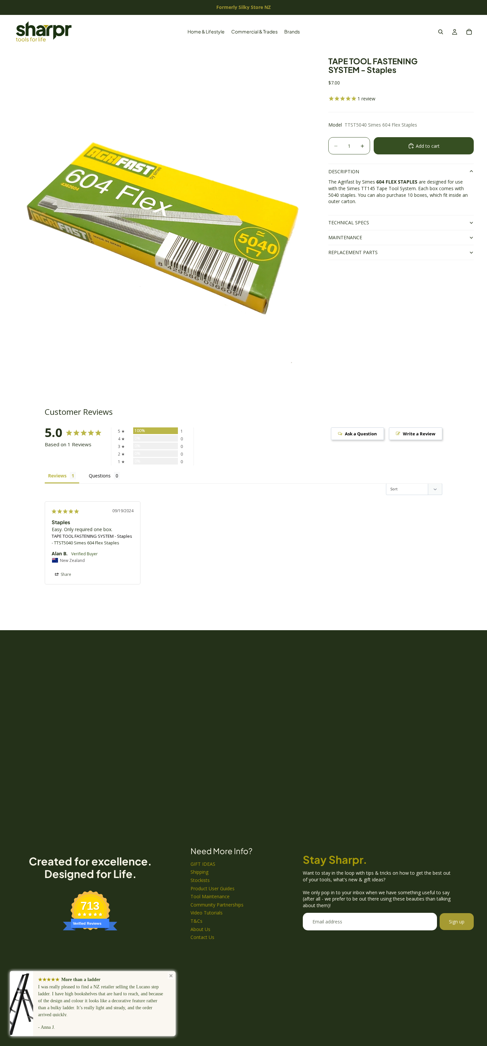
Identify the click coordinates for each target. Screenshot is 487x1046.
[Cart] (469, 32)
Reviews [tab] (57, 475)
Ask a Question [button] (361, 434)
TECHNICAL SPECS (348, 222)
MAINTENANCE (345, 237)
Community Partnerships (217, 905)
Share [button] (65, 574)
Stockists (200, 880)
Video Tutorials (206, 912)
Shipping (199, 872)
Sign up (456, 921)
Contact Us (202, 937)
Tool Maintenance (210, 896)
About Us (200, 929)
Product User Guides (212, 888)
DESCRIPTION (343, 171)
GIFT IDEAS (202, 864)
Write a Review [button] (419, 434)
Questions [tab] (100, 475)
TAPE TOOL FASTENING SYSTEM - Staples (92, 536)
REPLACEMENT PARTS (353, 252)
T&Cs (196, 921)
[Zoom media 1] (162, 212)
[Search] (440, 32)
